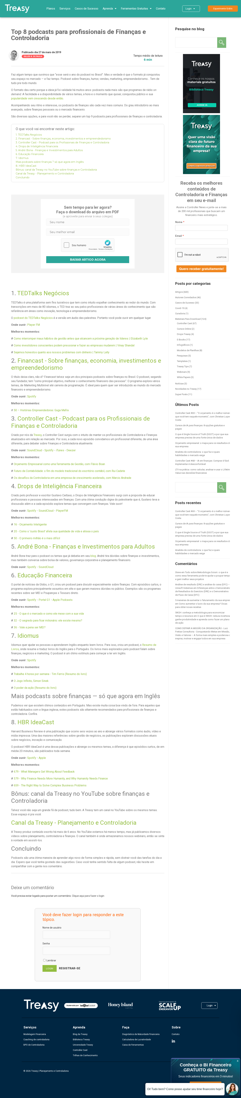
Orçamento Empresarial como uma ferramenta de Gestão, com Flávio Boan (59, 464)
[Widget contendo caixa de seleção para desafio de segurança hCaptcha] (87, 245)
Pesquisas (182, 355)
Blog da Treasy (80, 1034)
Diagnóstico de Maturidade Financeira (140, 1034)
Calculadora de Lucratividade (136, 1039)
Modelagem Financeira (34, 1034)
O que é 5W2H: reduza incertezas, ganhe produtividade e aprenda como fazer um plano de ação (203, 619)
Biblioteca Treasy (81, 1039)
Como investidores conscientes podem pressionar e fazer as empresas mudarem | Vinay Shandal (74, 345)
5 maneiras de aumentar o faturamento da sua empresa (203, 600)
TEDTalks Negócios (43, 293)
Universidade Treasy (83, 1045)
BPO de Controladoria (33, 1045)
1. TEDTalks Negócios (29, 134)
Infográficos (183, 345)
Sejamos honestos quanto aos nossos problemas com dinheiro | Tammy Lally (61, 352)
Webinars (182, 372)
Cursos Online (184, 329)
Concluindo (22, 177)
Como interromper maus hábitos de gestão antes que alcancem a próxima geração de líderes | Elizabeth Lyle (81, 338)
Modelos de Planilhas (188, 350)
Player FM (33, 324)
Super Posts (181, 394)
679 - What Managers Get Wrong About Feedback (44, 771)
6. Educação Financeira (30, 154)
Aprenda (108, 8)
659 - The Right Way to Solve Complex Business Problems (50, 785)
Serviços (64, 8)
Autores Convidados (185, 297)
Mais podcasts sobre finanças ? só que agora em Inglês (50, 161)
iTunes (60, 450)
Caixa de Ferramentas (133, 1045)
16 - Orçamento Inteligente (30, 524)
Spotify (31, 396)
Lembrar (51, 960)
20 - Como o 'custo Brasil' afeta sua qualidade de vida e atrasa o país (56, 531)
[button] (223, 8)
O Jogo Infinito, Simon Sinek (31, 681)
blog (93, 556)
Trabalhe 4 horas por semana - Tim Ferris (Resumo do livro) (50, 674)
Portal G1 (44, 600)
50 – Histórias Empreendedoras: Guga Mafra (41, 410)
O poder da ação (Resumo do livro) (35, 687)
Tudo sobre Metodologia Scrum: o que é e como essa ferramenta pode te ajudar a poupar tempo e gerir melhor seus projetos (203, 576)
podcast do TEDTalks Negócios (33, 318)
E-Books (181, 339)
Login (189, 8)
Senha (46, 943)
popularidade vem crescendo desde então (37, 98)
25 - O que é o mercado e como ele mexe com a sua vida (49, 613)
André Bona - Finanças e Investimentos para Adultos (86, 546)
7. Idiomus (22, 158)
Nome (178, 222)
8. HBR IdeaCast (26, 165)
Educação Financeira (44, 575)
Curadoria (180, 313)
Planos (50, 8)
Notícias (179, 383)
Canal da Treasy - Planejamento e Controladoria (45, 173)
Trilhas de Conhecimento (85, 1055)
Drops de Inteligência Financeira (59, 486)
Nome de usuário (52, 927)
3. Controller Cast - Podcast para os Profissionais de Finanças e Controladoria (62, 142)
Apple (42, 758)
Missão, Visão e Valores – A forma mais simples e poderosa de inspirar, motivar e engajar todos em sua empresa (203, 635)
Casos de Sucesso (86, 8)
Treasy (38, 435)
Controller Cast (184, 323)
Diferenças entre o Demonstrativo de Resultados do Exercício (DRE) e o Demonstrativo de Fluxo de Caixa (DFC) (203, 591)
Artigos (179, 292)
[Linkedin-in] (173, 1041)
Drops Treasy (184, 334)
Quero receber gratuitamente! (201, 268)
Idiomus (28, 635)
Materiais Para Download (188, 319)
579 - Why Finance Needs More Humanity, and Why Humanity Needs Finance (61, 778)
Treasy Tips (183, 366)
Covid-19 (179, 308)
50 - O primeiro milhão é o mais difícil (37, 538)
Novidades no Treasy (186, 389)
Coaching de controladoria (36, 1039)
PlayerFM (62, 510)
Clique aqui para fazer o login (88, 895)
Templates (182, 361)
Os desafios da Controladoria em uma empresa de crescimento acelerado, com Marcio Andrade (72, 478)
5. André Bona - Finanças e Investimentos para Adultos (49, 150)
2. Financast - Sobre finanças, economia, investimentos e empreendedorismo (63, 138)
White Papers (183, 377)
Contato (160, 8)
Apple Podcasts (63, 600)
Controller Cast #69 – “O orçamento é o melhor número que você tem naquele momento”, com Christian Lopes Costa (203, 416)
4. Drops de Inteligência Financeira (37, 146)
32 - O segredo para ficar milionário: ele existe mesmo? (48, 620)
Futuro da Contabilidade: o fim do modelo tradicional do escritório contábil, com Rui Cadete (69, 471)
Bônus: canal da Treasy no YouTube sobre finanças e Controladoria (56, 169)
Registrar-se (69, 968)
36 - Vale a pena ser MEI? (30, 627)
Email (178, 235)
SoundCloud (34, 450)
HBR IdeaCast (35, 722)
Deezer (71, 450)
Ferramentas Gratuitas (134, 8)
